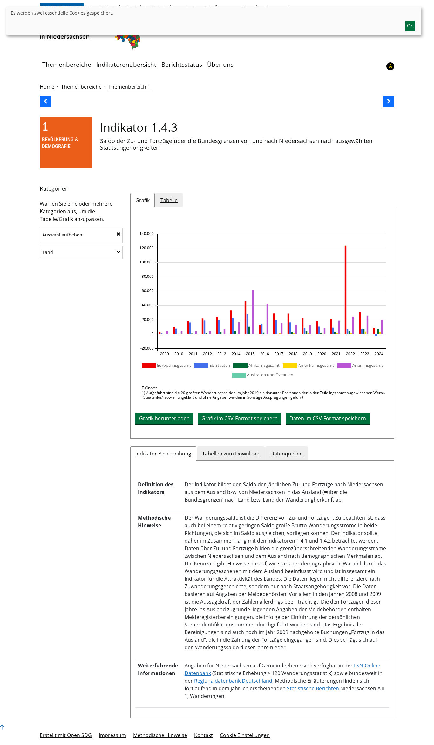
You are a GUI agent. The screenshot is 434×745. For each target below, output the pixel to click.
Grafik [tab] (142, 200)
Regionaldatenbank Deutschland (233, 680)
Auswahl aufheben (62, 235)
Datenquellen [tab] (286, 453)
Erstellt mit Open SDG (66, 735)
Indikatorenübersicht (126, 64)
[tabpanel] (262, 322)
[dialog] (213, 20)
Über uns (220, 64)
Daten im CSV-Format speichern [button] (327, 418)
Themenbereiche (66, 64)
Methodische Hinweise (160, 735)
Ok (410, 26)
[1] (66, 142)
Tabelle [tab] (169, 200)
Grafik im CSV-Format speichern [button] (239, 418)
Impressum (112, 735)
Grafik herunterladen (164, 418)
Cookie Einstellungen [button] (245, 735)
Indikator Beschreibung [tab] (163, 453)
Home (47, 86)
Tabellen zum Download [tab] (231, 453)
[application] (262, 294)
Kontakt (203, 735)
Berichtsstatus (181, 64)
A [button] (390, 66)
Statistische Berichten (313, 688)
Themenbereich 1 (129, 86)
